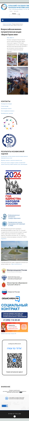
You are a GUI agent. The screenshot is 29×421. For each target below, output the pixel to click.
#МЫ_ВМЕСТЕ (10, 37)
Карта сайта (16, 11)
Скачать (20, 392)
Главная (11, 11)
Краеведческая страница (7, 113)
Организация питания (6, 108)
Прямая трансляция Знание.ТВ (8, 333)
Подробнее (3, 238)
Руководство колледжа (6, 103)
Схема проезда (4, 106)
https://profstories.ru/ (16, 264)
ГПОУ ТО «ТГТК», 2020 (15, 413)
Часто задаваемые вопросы (7, 110)
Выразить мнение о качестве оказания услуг (11, 160)
